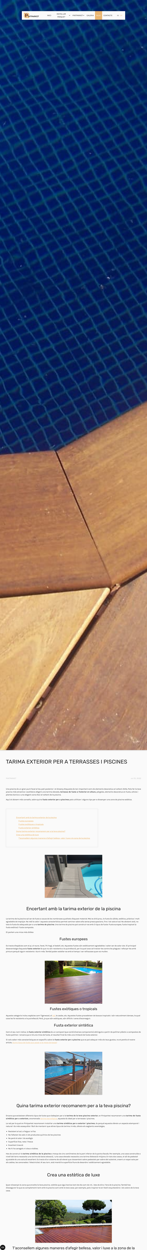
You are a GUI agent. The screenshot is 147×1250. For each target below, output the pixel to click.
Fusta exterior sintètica (29, 828)
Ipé (53, 1015)
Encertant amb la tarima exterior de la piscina (36, 817)
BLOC (98, 15)
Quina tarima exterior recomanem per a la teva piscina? (40, 831)
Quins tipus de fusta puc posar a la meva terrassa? (34, 1042)
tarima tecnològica (48, 1118)
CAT (121, 15)
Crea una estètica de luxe (27, 835)
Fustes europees (26, 821)
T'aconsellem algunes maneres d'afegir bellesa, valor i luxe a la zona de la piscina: (54, 838)
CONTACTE (107, 15)
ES (118, 15)
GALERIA (90, 15)
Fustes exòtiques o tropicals (31, 824)
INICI (49, 15)
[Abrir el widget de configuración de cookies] (2, 1247)
